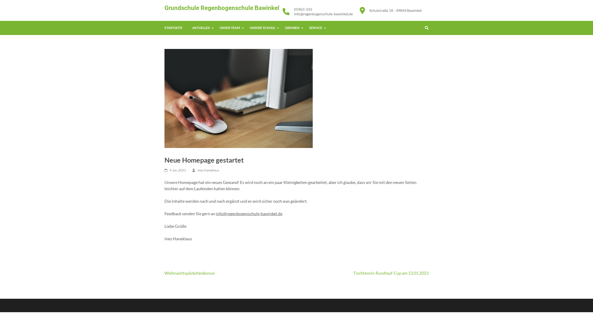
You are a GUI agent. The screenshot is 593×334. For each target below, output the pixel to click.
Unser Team (230, 28)
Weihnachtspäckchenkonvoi (189, 273)
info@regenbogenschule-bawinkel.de (323, 14)
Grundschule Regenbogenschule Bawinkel (221, 7)
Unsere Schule (262, 28)
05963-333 (303, 9)
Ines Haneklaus (208, 170)
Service (315, 28)
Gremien (292, 28)
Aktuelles (201, 28)
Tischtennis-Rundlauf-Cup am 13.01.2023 (391, 273)
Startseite (173, 28)
